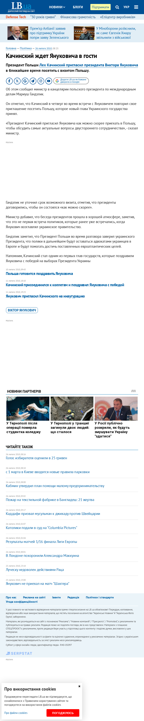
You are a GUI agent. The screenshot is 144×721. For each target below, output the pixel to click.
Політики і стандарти (100, 597)
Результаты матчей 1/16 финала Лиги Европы (41, 541)
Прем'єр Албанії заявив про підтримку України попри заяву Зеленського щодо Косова (49, 35)
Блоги (78, 7)
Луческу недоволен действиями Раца (35, 569)
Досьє (75, 21)
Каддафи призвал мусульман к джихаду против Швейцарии (53, 513)
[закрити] (79, 686)
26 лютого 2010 (43, 48)
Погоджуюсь (63, 713)
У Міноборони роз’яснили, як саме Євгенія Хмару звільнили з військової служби (116, 35)
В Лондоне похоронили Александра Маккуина (42, 555)
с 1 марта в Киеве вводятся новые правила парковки (47, 471)
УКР (126, 7)
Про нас (11, 597)
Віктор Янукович (22, 310)
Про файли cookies (15, 713)
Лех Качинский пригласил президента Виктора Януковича (88, 65)
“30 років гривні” (43, 17)
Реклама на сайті (34, 597)
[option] (39, 33)
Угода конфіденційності (22, 601)
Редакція (73, 597)
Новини (55, 7)
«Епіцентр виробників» (117, 17)
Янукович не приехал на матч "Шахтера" (37, 583)
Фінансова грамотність (78, 17)
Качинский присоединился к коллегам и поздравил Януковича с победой (65, 284)
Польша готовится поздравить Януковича (39, 273)
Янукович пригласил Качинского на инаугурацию (45, 296)
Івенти (56, 597)
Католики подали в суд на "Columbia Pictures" (41, 527)
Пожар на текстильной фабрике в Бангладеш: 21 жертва (50, 499)
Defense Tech (16, 17)
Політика (26, 48)
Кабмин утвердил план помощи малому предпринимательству (55, 485)
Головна (11, 48)
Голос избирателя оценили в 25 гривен (36, 457)
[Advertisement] (72, 171)
